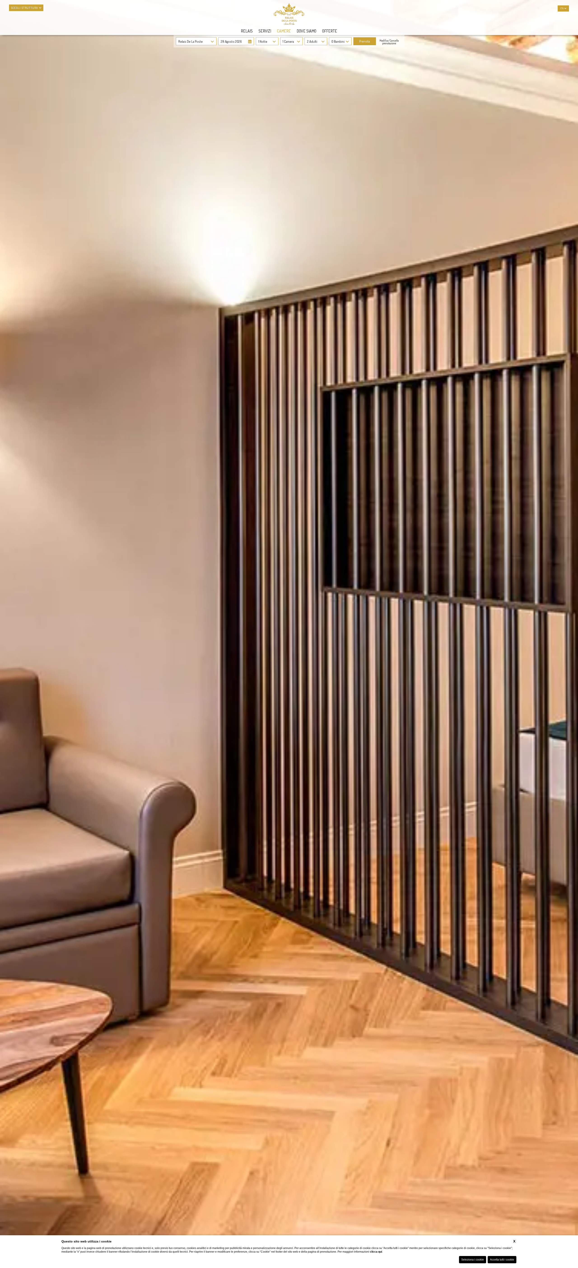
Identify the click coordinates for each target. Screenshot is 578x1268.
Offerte (329, 30)
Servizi (265, 30)
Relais (247, 30)
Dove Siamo (306, 30)
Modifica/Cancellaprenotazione (389, 42)
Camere (284, 30)
